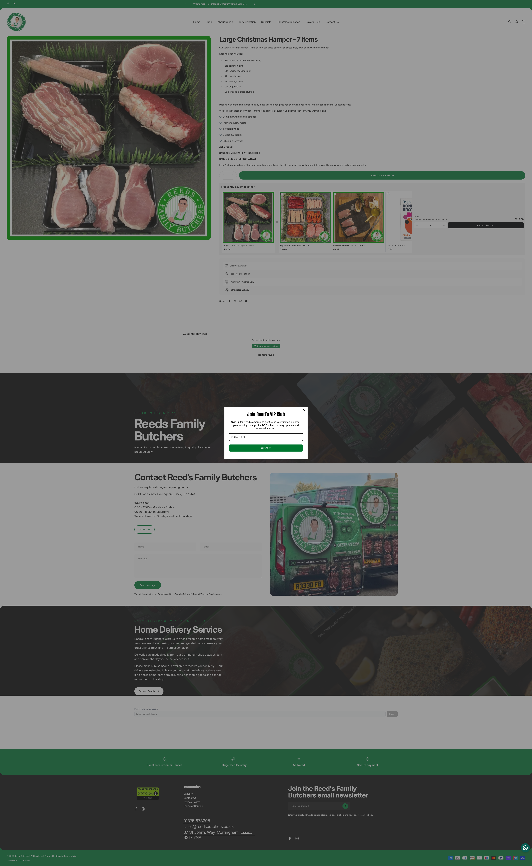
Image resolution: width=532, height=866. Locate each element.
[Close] (304, 410)
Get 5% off (266, 448)
